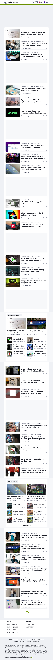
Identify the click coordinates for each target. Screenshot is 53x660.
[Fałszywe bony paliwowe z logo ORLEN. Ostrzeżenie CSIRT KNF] (9, 520)
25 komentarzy (26, 385)
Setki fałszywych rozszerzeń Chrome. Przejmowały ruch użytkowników (39, 352)
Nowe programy (9, 633)
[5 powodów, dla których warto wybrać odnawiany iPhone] (13, 101)
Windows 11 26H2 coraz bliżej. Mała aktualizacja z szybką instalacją (32, 393)
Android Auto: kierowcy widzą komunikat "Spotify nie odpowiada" (32, 271)
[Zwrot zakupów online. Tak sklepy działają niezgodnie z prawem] (13, 45)
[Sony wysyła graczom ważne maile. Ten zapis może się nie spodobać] (13, 56)
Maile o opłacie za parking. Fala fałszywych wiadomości (39, 505)
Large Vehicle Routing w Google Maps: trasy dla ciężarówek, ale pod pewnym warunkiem (36, 497)
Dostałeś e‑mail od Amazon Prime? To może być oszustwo (34, 90)
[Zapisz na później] (43, 37)
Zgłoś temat (41, 640)
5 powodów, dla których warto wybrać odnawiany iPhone (32, 101)
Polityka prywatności (19, 641)
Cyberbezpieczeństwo (30, 626)
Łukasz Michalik (37, 514)
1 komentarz (25, 59)
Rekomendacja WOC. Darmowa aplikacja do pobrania (19, 352)
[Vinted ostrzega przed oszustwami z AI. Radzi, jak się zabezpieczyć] (13, 537)
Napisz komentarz (27, 48)
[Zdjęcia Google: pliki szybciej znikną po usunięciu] (13, 214)
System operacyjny (29, 627)
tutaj (32, 657)
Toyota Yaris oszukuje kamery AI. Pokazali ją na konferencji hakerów (40, 518)
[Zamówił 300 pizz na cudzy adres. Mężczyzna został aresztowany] (13, 471)
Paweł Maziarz (34, 457)
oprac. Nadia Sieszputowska (37, 30)
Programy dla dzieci (10, 630)
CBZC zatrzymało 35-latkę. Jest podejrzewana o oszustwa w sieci (39, 338)
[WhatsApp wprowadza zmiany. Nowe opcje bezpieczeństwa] (13, 260)
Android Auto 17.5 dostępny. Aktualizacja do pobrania (18, 512)
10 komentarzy (26, 206)
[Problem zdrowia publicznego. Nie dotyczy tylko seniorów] (13, 427)
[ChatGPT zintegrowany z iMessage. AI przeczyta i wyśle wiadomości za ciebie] (13, 570)
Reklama (34, 640)
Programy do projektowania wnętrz (13, 626)
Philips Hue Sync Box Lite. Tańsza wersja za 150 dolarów (33, 282)
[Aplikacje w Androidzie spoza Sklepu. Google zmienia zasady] (30, 347)
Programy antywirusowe (11, 629)
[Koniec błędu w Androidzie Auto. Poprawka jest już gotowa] (13, 169)
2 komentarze (26, 452)
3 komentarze (26, 172)
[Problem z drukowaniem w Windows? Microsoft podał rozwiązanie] (13, 381)
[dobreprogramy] (15, 2)
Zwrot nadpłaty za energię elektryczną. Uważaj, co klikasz (19, 345)
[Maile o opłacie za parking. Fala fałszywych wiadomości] (30, 506)
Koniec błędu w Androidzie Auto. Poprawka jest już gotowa (33, 169)
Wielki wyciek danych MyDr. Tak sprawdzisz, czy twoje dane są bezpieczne (33, 34)
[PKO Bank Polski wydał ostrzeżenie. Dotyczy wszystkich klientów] (36, 323)
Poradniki (28, 623)
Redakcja (22, 640)
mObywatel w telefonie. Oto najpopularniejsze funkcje (32, 225)
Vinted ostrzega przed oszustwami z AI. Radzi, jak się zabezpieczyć (34, 536)
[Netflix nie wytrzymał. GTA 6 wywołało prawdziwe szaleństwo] (13, 158)
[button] (47, 2)
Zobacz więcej (26, 359)
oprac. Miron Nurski (35, 566)
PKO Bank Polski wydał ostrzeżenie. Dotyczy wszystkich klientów (36, 331)
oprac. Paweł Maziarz (35, 52)
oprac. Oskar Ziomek (35, 109)
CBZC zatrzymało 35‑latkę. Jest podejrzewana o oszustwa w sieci (33, 592)
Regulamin (28, 640)
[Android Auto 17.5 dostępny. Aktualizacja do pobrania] (9, 513)
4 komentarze (26, 274)
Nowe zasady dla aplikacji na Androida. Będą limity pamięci (33, 112)
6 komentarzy (26, 596)
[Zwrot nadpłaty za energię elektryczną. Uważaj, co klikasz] (9, 347)
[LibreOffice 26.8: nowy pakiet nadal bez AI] (13, 203)
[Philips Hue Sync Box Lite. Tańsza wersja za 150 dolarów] (13, 282)
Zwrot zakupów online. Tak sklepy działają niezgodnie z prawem (34, 44)
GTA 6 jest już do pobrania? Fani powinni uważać (33, 460)
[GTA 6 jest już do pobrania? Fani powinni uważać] (13, 460)
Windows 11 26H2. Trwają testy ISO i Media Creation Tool (33, 146)
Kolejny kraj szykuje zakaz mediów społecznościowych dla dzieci (33, 439)
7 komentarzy (26, 116)
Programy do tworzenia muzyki (12, 624)
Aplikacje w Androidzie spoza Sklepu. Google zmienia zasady (40, 345)
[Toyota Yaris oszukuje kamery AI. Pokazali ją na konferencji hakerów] (30, 520)
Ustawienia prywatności (33, 641)
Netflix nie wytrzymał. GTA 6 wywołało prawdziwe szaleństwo (33, 157)
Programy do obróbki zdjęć (11, 623)
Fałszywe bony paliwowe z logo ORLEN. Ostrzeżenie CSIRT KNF (18, 518)
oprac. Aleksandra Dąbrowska (37, 41)
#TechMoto (11, 481)
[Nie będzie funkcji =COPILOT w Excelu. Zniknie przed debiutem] (13, 604)
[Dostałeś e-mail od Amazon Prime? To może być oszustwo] (13, 90)
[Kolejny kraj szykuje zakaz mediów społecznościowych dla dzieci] (13, 438)
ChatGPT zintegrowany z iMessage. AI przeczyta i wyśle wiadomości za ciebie (34, 571)
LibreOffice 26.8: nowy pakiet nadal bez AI (32, 203)
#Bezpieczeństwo (13, 315)
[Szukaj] (29, 2)
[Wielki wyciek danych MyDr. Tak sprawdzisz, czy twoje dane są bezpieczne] (13, 33)
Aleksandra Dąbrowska (36, 423)
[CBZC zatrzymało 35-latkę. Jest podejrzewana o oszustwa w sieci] (30, 340)
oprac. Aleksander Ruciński (33, 500)
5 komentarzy (26, 37)
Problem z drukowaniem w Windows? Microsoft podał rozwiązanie (32, 382)
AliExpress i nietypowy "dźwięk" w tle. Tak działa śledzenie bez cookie (33, 582)
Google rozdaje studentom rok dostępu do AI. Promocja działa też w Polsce (34, 559)
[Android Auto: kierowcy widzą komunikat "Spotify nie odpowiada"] (13, 271)
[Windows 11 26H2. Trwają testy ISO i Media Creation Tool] (13, 147)
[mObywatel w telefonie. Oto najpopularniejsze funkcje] (13, 225)
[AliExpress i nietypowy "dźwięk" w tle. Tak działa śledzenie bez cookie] (13, 581)
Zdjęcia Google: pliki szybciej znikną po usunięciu (32, 214)
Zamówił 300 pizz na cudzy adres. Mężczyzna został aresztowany (33, 471)
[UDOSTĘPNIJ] (46, 37)
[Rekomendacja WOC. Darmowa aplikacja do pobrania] (9, 354)
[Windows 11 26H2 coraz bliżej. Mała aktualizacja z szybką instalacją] (13, 393)
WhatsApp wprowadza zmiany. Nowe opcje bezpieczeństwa (32, 259)
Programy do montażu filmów (12, 627)
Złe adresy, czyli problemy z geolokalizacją (38, 512)
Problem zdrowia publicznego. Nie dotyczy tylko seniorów (34, 427)
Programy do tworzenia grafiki (12, 632)
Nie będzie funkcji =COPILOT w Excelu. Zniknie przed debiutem (34, 603)
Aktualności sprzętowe (30, 624)
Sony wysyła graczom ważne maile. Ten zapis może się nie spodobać (32, 56)
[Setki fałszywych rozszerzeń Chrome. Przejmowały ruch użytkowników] (30, 354)
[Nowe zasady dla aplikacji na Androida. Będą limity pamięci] (13, 112)
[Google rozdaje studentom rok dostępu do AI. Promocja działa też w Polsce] (13, 559)
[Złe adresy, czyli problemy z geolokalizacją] (30, 513)
